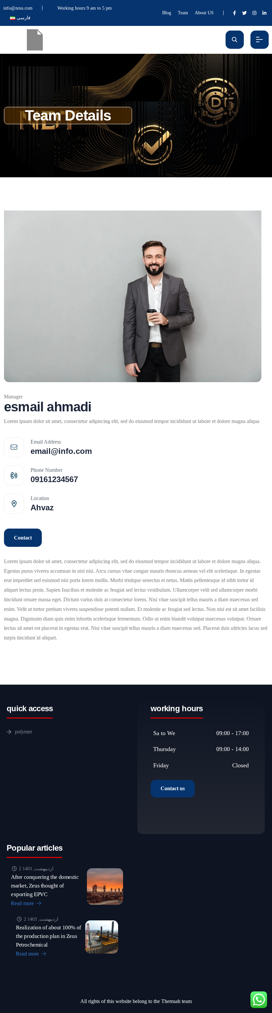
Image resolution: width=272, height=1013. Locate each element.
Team (183, 12)
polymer (23, 731)
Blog (166, 12)
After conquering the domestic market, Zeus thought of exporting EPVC (45, 885)
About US (204, 12)
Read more (23, 903)
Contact (23, 538)
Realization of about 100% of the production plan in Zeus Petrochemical (48, 936)
